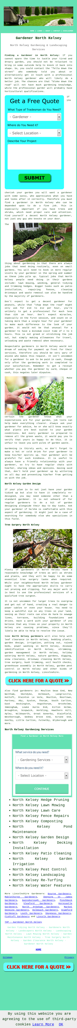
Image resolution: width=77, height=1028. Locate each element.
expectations (13, 420)
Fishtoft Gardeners (17, 916)
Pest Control (54, 869)
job (23, 478)
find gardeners (22, 691)
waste (27, 341)
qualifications (33, 91)
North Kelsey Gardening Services (29, 729)
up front (52, 349)
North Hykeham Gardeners (40, 907)
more (7, 723)
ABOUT (47, 31)
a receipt (65, 366)
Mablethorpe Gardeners (21, 897)
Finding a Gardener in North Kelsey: (32, 55)
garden (19, 62)
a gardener (20, 202)
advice (27, 427)
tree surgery (13, 662)
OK (61, 1024)
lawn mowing (26, 283)
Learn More (43, 1024)
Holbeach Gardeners (45, 910)
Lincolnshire (50, 672)
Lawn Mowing (53, 805)
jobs (7, 266)
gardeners (37, 296)
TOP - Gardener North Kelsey (23, 922)
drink (37, 452)
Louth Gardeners (31, 913)
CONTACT (56, 31)
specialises (60, 516)
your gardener (14, 509)
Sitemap (7, 957)
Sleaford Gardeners (37, 903)
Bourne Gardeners (59, 894)
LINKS (39, 31)
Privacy (69, 957)
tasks (61, 506)
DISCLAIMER (68, 31)
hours (8, 334)
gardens (67, 280)
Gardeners (38, 894)
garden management (17, 652)
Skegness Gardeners (58, 913)
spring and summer (60, 273)
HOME (32, 31)
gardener (66, 192)
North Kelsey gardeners (27, 636)
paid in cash (52, 359)
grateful (10, 458)
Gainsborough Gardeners (38, 900)
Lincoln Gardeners (48, 916)
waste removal (34, 293)
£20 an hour (23, 314)
